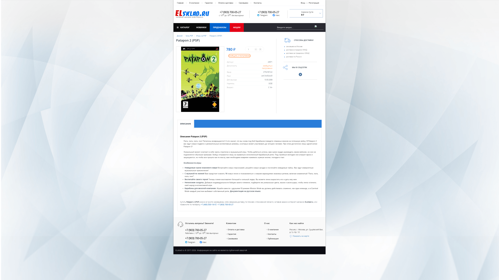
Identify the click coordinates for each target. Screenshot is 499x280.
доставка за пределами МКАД (297, 53)
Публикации (273, 238)
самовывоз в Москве (294, 46)
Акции (236, 27)
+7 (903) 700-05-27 (225, 204)
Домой (179, 36)
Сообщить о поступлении (239, 56)
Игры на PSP (201, 36)
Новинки (201, 27)
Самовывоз (243, 3)
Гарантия (232, 234)
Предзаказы (219, 27)
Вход (303, 3)
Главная (180, 3)
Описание (185, 123)
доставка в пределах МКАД (296, 50)
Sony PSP (189, 36)
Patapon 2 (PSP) (216, 36)
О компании (194, 3)
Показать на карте (300, 236)
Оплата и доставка (225, 3)
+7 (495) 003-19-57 (209, 204)
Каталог (184, 27)
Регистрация (314, 3)
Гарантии (209, 3)
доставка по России (294, 56)
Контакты (258, 3)
